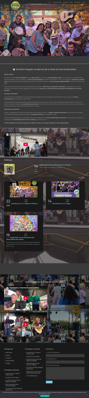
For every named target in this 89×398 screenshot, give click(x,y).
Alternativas (9, 352)
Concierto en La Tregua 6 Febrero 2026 (13, 374)
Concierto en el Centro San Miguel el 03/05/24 (13, 381)
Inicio (49, 2)
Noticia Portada (10, 360)
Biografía (65, 2)
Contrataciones (57, 2)
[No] (87, 394)
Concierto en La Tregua (61, 203)
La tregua (8, 358)
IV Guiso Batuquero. (32, 375)
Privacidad (77, 2)
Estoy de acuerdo (45, 395)
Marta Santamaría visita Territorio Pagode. (55, 165)
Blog (71, 2)
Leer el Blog (81, 177)
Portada (8, 363)
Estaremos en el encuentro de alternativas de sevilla (34, 372)
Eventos (8, 355)
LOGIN (83, 2)
